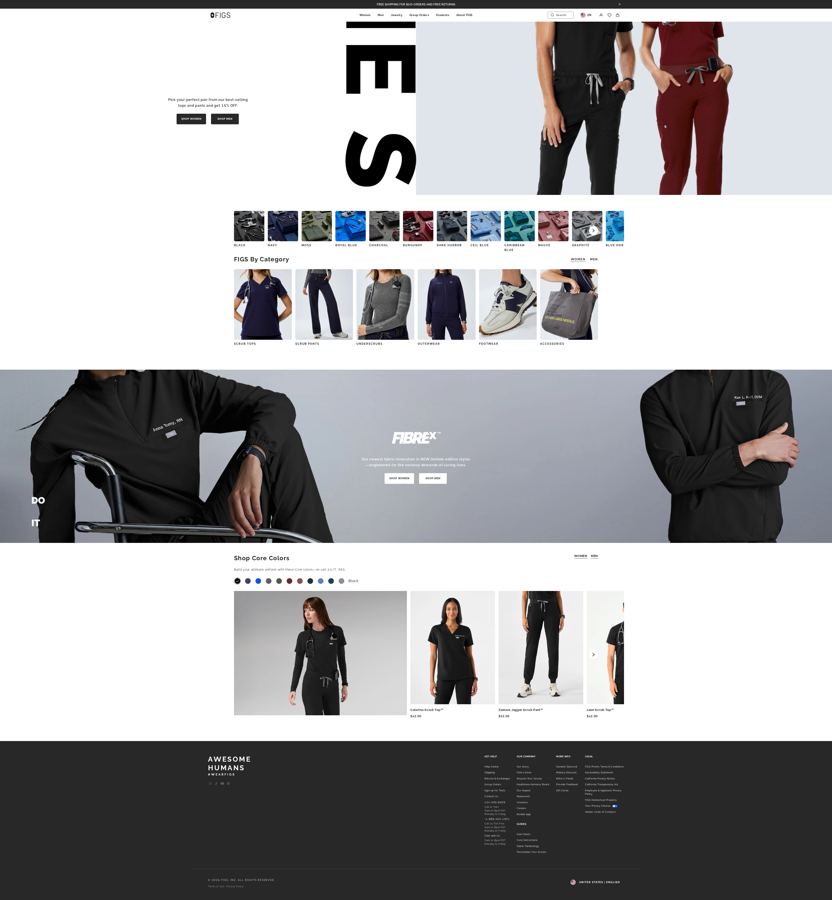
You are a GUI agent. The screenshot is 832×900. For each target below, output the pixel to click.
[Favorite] (609, 15)
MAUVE (544, 245)
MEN (594, 556)
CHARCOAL (378, 245)
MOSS (306, 245)
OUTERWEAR (429, 343)
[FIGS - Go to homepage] (220, 15)
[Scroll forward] (593, 230)
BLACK (240, 245)
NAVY (272, 245)
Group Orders (419, 15)
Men (381, 15)
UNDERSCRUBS (369, 343)
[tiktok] (216, 783)
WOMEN (580, 556)
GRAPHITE (581, 245)
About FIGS (464, 15)
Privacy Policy (235, 886)
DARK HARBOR (449, 245)
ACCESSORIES (552, 343)
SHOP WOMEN (191, 118)
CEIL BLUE (480, 245)
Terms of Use (216, 886)
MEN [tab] (594, 259)
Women (365, 15)
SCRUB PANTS (307, 343)
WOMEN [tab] (578, 259)
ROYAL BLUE (346, 245)
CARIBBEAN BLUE (514, 248)
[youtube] (222, 783)
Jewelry (397, 15)
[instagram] (210, 783)
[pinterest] (228, 783)
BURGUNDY (412, 245)
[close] (620, 4)
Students (442, 15)
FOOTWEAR (489, 343)
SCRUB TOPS (245, 343)
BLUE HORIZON (619, 245)
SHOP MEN (225, 118)
